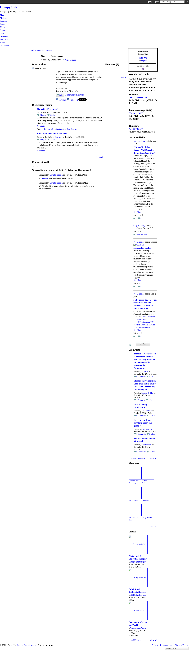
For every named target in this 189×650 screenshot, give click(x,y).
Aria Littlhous (146, 411)
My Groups (47, 50)
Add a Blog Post (138, 458)
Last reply (58, 137)
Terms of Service (182, 645)
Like (61, 95)
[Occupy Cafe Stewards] (109, 73)
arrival (50, 129)
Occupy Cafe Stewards (26, 645)
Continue (41, 126)
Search (187, 2)
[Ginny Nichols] (147, 510)
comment (44, 178)
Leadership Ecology (142, 248)
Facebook (74, 100)
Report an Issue (166, 645)
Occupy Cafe (9, 7)
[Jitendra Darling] (147, 473)
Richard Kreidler (147, 393)
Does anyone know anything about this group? (143, 423)
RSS (130, 345)
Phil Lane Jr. (146, 500)
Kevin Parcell (146, 445)
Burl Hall (144, 372)
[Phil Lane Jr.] (147, 493)
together (66, 129)
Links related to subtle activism (52, 133)
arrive (44, 129)
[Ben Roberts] (116, 73)
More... (143, 344)
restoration (58, 129)
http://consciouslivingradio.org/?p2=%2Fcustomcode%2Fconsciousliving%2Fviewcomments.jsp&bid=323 (144, 322)
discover (74, 129)
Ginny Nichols (147, 517)
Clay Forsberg (139, 141)
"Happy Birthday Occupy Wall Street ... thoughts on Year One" (144, 150)
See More (137, 212)
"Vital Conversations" (138, 97)
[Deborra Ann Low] (135, 510)
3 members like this (74, 94)
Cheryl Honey (136, 628)
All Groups (35, 50)
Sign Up (149, 2)
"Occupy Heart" (136, 129)
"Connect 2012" (136, 113)
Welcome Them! (142, 235)
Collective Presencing (47, 109)
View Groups (70, 60)
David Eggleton (56, 175)
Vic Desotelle (138, 242)
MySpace (62, 100)
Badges (155, 645)
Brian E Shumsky (137, 562)
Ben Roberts (133, 500)
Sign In (156, 2)
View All (99, 157)
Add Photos (136, 640)
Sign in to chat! (171, 648)
